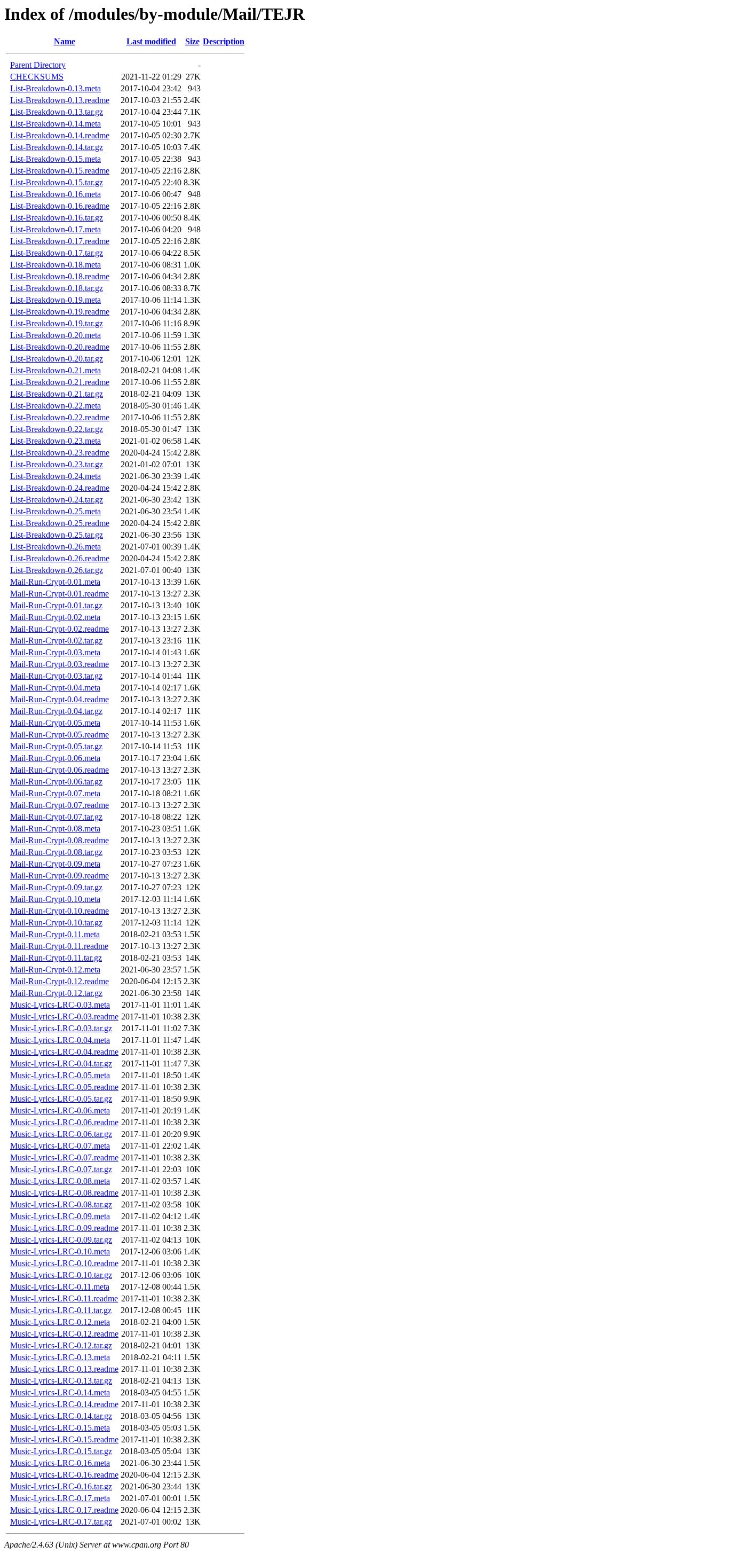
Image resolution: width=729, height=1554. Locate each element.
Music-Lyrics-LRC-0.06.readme (64, 1122)
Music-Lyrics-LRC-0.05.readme (64, 1087)
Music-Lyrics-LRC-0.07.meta (60, 1145)
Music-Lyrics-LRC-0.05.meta (60, 1075)
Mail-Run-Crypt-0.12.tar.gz (56, 993)
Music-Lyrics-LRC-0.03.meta (60, 1004)
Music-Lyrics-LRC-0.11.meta (59, 1286)
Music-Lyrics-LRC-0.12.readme (64, 1333)
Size (192, 41)
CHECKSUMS (37, 76)
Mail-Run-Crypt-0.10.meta (55, 899)
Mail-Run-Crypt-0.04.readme (59, 699)
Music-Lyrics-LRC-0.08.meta (60, 1181)
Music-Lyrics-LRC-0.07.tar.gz (61, 1169)
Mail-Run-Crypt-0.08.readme (59, 840)
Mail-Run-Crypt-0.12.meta (55, 969)
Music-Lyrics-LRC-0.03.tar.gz (61, 1028)
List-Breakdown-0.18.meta (55, 264)
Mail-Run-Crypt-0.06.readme (59, 769)
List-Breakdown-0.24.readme (59, 487)
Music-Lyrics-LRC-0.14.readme (64, 1404)
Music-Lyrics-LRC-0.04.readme (64, 1051)
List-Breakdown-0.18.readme (59, 276)
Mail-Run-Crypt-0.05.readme (59, 734)
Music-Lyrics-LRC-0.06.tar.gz (61, 1134)
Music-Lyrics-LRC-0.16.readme (64, 1474)
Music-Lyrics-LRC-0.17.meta (60, 1498)
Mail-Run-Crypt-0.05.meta (55, 722)
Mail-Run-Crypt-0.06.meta (55, 758)
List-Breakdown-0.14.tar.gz (56, 147)
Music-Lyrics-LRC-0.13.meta (60, 1357)
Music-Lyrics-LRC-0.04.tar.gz (61, 1063)
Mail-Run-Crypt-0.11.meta (55, 934)
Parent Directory (38, 64)
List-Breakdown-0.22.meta (55, 405)
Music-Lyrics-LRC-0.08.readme (64, 1192)
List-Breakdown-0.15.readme (59, 170)
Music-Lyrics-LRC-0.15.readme (64, 1439)
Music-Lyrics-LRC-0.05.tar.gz (61, 1098)
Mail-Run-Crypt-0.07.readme (59, 805)
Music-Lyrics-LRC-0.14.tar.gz (61, 1415)
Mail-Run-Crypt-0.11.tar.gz (56, 957)
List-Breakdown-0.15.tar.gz (56, 182)
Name (64, 41)
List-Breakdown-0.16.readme (59, 205)
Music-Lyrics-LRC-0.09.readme (64, 1228)
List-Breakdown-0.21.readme (59, 382)
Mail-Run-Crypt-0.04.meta (55, 687)
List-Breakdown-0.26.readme (59, 558)
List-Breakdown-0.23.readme (59, 452)
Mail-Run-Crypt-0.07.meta (55, 793)
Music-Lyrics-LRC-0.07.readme (64, 1157)
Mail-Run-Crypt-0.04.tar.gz (56, 711)
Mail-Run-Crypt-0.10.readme (59, 910)
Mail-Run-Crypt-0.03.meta (55, 652)
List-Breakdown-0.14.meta (55, 123)
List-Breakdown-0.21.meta (55, 370)
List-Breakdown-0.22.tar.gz (56, 429)
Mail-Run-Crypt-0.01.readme (59, 593)
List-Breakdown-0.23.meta (55, 440)
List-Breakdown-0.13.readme (59, 100)
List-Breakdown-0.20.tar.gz (56, 358)
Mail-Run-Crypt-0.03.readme (59, 664)
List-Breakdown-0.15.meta (55, 158)
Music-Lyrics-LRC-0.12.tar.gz (61, 1345)
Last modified (151, 41)
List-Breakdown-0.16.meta (55, 194)
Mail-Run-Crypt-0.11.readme (59, 946)
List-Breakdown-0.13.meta (55, 88)
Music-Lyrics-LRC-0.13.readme (64, 1369)
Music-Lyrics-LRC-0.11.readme (64, 1298)
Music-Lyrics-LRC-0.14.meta (60, 1392)
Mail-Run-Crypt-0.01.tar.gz (56, 605)
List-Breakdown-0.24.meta (55, 476)
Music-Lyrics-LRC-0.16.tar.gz (61, 1486)
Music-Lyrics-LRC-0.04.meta (60, 1040)
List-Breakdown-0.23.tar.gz (56, 464)
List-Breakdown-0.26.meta (55, 546)
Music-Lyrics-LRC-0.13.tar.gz (61, 1380)
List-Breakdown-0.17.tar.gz (56, 252)
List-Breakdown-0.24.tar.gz (56, 499)
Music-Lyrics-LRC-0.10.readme (64, 1263)
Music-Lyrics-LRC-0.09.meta (60, 1216)
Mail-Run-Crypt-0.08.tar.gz (56, 852)
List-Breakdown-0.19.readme (59, 311)
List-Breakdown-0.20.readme (59, 346)
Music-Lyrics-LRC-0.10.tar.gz (61, 1275)
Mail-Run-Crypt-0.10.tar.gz (56, 922)
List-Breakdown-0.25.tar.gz (56, 534)
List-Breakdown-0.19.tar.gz (56, 323)
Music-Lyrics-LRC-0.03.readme (64, 1016)
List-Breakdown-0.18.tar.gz (56, 288)
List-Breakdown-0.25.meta (55, 511)
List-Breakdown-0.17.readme (59, 241)
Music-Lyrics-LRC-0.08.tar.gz (61, 1204)
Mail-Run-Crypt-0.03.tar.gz (56, 675)
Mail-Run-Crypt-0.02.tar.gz (56, 640)
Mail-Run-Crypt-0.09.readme (59, 875)
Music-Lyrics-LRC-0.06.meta (60, 1110)
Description (223, 41)
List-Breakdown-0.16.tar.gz (56, 217)
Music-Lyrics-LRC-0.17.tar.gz (61, 1521)
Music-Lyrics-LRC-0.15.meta (60, 1427)
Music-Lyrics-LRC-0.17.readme (64, 1509)
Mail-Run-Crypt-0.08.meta (55, 828)
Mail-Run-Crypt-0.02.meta (55, 617)
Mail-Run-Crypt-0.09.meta (55, 863)
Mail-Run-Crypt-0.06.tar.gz (56, 781)
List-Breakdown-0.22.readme (59, 417)
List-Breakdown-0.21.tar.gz (56, 393)
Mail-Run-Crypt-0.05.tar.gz (56, 746)
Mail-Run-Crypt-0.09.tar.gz (56, 887)
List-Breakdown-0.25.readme (59, 523)
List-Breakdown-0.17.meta (55, 229)
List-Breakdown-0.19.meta (55, 299)
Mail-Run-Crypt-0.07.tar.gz (56, 816)
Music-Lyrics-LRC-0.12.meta (60, 1322)
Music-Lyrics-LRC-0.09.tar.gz (61, 1239)
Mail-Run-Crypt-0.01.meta (55, 581)
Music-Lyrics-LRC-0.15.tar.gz (61, 1451)
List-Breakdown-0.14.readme (59, 135)
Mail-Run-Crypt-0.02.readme (59, 628)
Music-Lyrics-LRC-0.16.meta (60, 1462)
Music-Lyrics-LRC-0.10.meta (60, 1251)
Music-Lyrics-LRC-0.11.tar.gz (61, 1310)
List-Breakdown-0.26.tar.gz (56, 570)
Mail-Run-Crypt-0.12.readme (59, 981)
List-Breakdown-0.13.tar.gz (56, 111)
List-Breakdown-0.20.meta (55, 335)
